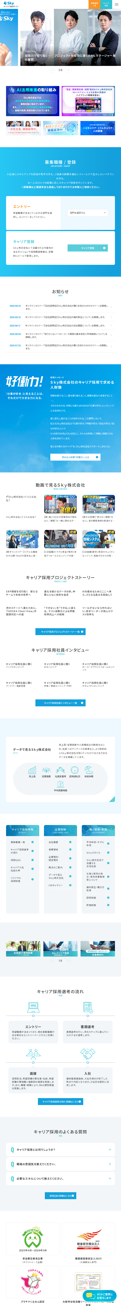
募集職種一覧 (18, 916)
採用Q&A (16, 934)
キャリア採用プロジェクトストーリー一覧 (60, 668)
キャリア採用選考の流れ (20, 925)
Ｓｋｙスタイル (93, 926)
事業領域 (53, 923)
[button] (52, 70)
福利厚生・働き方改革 (95, 963)
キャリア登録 (87, 248)
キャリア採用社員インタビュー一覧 (60, 777)
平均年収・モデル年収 (95, 918)
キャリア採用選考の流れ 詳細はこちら (61, 1175)
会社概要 (53, 916)
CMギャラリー (56, 959)
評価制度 (91, 979)
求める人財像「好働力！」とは (75, 457)
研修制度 (91, 971)
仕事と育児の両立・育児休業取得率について (95, 950)
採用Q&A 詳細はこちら (61, 1269)
